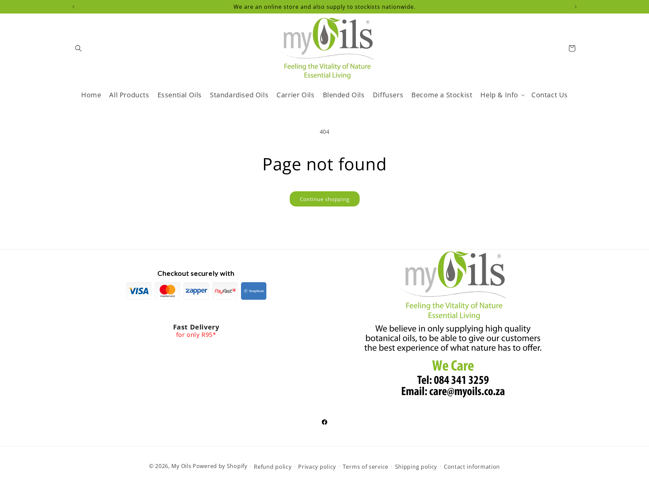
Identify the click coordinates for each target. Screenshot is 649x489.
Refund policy (272, 466)
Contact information (472, 466)
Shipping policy (416, 466)
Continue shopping (325, 199)
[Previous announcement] (73, 6)
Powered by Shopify (220, 466)
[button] (78, 48)
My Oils (181, 466)
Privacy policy (317, 466)
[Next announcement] (575, 6)
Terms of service (365, 466)
